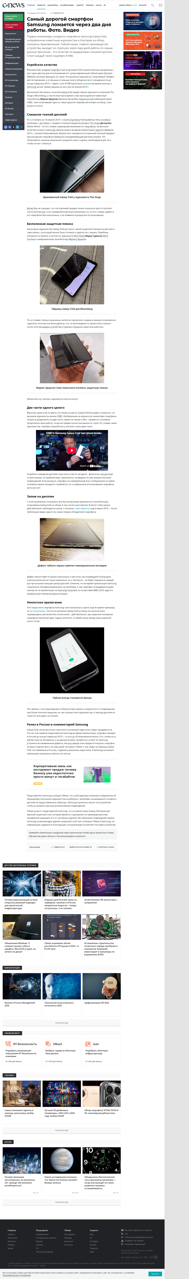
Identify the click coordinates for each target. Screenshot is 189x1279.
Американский (86, 99)
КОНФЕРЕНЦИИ (67, 5)
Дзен (92, 1252)
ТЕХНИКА (90, 5)
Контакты (68, 1245)
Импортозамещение (13, 69)
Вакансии (68, 1241)
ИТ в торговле (11, 91)
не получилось (38, 611)
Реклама (68, 1238)
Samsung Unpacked (67, 590)
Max (91, 1234)
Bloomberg (79, 235)
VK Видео (94, 1241)
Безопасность (11, 74)
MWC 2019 (99, 590)
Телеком (8, 97)
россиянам (73, 743)
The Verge (95, 123)
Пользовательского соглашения (17, 1275)
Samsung (31, 86)
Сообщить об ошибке (134, 1240)
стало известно (82, 508)
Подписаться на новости (80, 847)
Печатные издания (44, 1252)
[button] (152, 5)
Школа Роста (10, 33)
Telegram (94, 1248)
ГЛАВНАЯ (31, 5)
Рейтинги (9, 114)
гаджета (99, 130)
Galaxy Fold (66, 92)
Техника (39, 1245)
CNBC (59, 416)
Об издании (69, 1234)
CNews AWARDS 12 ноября (11, 26)
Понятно (155, 1274)
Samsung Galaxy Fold (74, 119)
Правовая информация (135, 1244)
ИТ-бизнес (9, 108)
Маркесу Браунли (77, 239)
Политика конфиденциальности (139, 1237)
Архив (10, 1248)
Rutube (93, 1245)
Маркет (39, 1241)
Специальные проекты (46, 1238)
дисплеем (44, 123)
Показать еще (61, 1023)
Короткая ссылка (106, 847)
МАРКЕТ (80, 5)
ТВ (104, 5)
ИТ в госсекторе (11, 80)
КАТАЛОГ (143, 5)
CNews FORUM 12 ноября (11, 17)
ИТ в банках (10, 86)
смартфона (90, 126)
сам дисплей (106, 474)
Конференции (42, 1234)
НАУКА (98, 5)
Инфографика (11, 120)
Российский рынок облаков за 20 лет (13, 40)
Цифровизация (11, 63)
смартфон (56, 69)
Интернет (9, 103)
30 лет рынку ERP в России (12, 48)
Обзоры (11, 1245)
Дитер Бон (32, 208)
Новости (11, 1234)
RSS (126, 1233)
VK (91, 1238)
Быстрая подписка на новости (138, 1230)
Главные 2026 (12, 56)
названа (87, 83)
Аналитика (52, 5)
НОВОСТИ (41, 5)
